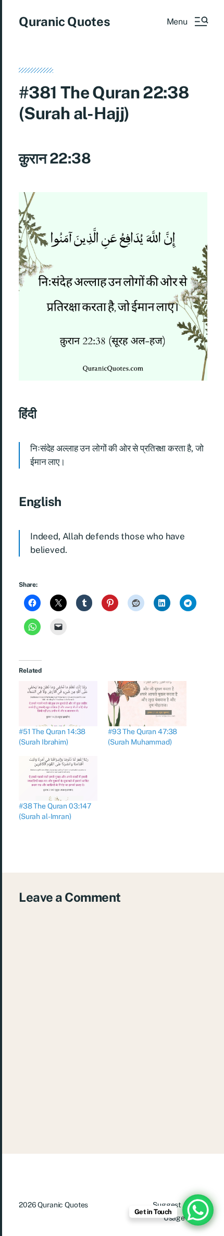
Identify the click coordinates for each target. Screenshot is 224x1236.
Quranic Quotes (64, 21)
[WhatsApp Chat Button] (198, 1210)
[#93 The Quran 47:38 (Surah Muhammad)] (147, 703)
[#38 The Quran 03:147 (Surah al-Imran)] (58, 778)
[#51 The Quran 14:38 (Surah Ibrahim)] (58, 703)
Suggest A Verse (180, 1205)
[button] (187, 21)
